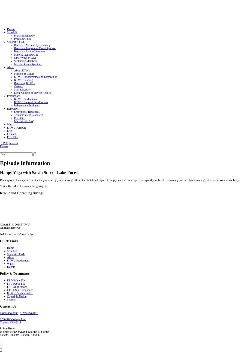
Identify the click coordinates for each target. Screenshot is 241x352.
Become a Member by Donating (32, 45)
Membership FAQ (24, 121)
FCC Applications (17, 286)
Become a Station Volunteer (29, 51)
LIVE (4, 143)
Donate (11, 29)
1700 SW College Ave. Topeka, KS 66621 (13, 321)
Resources (13, 108)
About (10, 67)
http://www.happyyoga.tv (33, 186)
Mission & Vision (24, 73)
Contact (11, 134)
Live (9, 130)
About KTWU (22, 70)
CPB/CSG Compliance (20, 289)
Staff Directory (22, 89)
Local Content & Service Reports (32, 92)
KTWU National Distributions (31, 102)
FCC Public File (16, 283)
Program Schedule (24, 35)
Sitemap (11, 299)
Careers (18, 86)
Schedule (12, 32)
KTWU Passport (16, 127)
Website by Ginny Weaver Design (17, 234)
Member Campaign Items (28, 64)
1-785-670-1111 (29, 313)
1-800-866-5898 (9, 313)
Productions (13, 95)
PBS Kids (19, 118)
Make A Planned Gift (26, 54)
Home (10, 247)
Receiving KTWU (24, 83)
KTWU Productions (25, 99)
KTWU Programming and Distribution (35, 76)
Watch (10, 124)
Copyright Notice (16, 296)
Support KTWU (16, 41)
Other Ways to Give (25, 57)
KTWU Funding (23, 80)
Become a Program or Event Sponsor (35, 48)
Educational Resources (27, 111)
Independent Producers (27, 105)
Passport (13, 143)
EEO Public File (16, 280)
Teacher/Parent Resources (28, 114)
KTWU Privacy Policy (20, 293)
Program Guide (22, 38)
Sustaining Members (25, 60)
